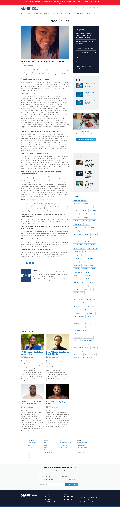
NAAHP (29, 67)
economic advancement (80, 220)
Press (29, 452)
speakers (86, 255)
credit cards (85, 241)
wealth (91, 282)
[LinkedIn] (33, 263)
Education (79, 450)
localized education (79, 296)
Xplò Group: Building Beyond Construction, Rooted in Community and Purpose (89, 174)
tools (75, 327)
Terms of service (87, 501)
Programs (46, 13)
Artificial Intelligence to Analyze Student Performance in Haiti (89, 184)
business (76, 268)
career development (47, 476)
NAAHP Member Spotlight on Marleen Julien (32, 353)
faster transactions (79, 248)
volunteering (65, 476)
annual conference (89, 227)
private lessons (91, 327)
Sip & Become (77, 313)
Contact (30, 457)
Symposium (63, 445)
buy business (84, 351)
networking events (67, 473)
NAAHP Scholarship (82, 445)
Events (52, 13)
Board (29, 445)
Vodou (75, 351)
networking (86, 217)
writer (81, 327)
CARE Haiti (76, 320)
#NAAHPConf (77, 234)
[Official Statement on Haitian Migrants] (79, 96)
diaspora (76, 282)
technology (77, 265)
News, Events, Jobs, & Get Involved (86, 52)
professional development (81, 203)
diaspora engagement (80, 200)
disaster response (91, 299)
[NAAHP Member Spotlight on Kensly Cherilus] (57, 349)
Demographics (48, 450)
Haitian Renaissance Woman (81, 347)
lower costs (77, 251)
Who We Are (24, 13)
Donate (73, 13)
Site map (94, 501)
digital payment (92, 248)
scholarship (85, 268)
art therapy (91, 316)
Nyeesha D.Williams (79, 316)
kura (91, 237)
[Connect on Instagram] (87, 7)
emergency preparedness (81, 309)
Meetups (62, 450)
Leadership (77, 217)
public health (86, 320)
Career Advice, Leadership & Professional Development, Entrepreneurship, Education (84, 35)
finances (76, 357)
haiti (93, 203)
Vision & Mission (32, 442)
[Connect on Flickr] (94, 7)
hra (83, 357)
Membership (31, 13)
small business (88, 337)
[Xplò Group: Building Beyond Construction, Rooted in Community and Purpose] (79, 175)
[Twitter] (27, 263)
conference (77, 227)
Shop (89, 13)
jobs (93, 261)
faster (85, 237)
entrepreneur (77, 224)
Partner (82, 13)
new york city (78, 244)
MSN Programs (91, 306)
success (76, 261)
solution (94, 234)
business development (87, 214)
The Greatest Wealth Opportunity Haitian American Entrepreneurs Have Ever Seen (90, 164)
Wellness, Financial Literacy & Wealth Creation (84, 42)
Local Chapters (48, 455)
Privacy (81, 501)
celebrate (76, 289)
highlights (77, 275)
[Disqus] (45, 305)
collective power (87, 275)
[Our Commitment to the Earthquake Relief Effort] (79, 104)
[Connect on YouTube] (84, 7)
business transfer (88, 330)
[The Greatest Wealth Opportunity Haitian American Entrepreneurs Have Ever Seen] (79, 164)
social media (77, 337)
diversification (78, 344)
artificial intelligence (86, 340)
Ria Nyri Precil (77, 354)
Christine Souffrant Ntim (80, 285)
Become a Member (49, 445)
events (86, 224)
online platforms (78, 333)
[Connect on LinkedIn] (91, 7)
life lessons (93, 210)
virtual (84, 323)
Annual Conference (65, 442)
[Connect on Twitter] (77, 7)
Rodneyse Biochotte (89, 265)
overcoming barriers (79, 303)
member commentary (90, 251)
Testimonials (31, 455)
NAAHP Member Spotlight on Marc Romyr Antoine (32, 403)
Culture (94, 255)
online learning (78, 272)
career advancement (79, 207)
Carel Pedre (88, 344)
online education (89, 313)
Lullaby (94, 347)
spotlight (76, 210)
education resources (47, 479)
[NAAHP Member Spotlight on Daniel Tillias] (57, 399)
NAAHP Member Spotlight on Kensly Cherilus (57, 353)
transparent (77, 237)
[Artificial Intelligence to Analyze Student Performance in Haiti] (79, 186)
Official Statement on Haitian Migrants (90, 94)
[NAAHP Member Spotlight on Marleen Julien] (32, 349)
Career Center (58, 13)
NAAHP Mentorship (82, 442)
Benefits (46, 447)
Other (77, 57)
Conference (39, 13)
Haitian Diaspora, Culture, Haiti (84, 48)
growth (93, 220)
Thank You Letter (78, 299)
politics (93, 285)
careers (84, 210)
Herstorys (76, 323)
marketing (92, 323)
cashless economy (90, 244)
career (90, 207)
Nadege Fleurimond (90, 354)
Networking (63, 447)
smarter (86, 234)
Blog (64, 13)
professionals (88, 279)
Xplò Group (77, 330)
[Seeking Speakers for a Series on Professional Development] (79, 87)
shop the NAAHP (78, 258)
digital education (79, 306)
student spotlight (87, 289)
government (89, 258)
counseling (77, 231)
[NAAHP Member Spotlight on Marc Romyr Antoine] (32, 399)
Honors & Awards (81, 455)
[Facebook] (30, 263)
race (82, 292)
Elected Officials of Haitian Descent (83, 67)
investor (89, 357)
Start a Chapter (48, 452)
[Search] (97, 7)
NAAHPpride (77, 255)
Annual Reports (32, 450)
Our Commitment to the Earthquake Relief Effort (90, 102)
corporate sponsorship (68, 479)
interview (76, 241)
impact (84, 282)
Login (96, 13)
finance (85, 231)
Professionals (80, 452)
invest (93, 268)
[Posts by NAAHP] (26, 281)
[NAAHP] (30, 9)
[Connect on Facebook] (80, 7)
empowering (77, 279)
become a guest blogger (86, 139)
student (88, 272)
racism (76, 292)
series (75, 340)
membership (85, 261)
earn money (89, 333)
